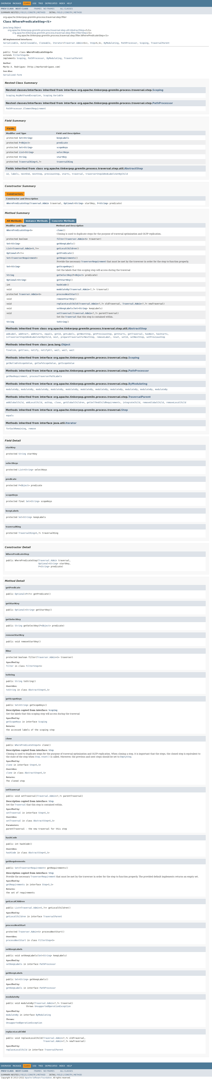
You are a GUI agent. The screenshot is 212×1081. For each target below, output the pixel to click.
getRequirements (66, 258)
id (7, 174)
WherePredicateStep (18, 203)
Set (21, 138)
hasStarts (161, 334)
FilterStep (19, 55)
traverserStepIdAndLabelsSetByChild (107, 174)
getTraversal (135, 334)
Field (23, 12)
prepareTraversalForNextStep (77, 337)
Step (92, 43)
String (27, 138)
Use (34, 3)
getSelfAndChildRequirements (103, 402)
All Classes (66, 9)
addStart (23, 334)
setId (125, 337)
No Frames (48, 9)
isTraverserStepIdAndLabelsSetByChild (28, 337)
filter (60, 239)
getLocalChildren (67, 248)
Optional (69, 203)
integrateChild (131, 402)
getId (57, 334)
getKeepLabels (65, 243)
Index (62, 3)
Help (69, 3)
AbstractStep (133, 168)
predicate (62, 143)
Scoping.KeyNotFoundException (23, 95)
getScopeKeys (64, 266)
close (57, 402)
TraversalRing (27, 161)
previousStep (52, 174)
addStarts (36, 334)
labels (14, 174)
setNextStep (137, 337)
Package (17, 3)
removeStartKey (65, 299)
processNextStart (67, 294)
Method (41, 12)
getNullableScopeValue (19, 363)
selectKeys (63, 152)
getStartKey (63, 280)
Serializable (10, 43)
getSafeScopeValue (45, 363)
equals (48, 334)
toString (62, 322)
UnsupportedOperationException (53, 1006)
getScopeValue (66, 363)
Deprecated (51, 3)
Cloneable (44, 43)
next (55, 337)
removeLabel (103, 337)
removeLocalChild (176, 402)
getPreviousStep (102, 334)
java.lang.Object (12, 27)
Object (25, 143)
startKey (62, 157)
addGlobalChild (14, 402)
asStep (48, 402)
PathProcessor (129, 43)
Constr (31, 12)
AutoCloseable (28, 43)
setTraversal (64, 313)
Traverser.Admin (73, 43)
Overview (6, 3)
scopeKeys (62, 147)
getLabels (68, 334)
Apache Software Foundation (38, 1078)
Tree (40, 3)
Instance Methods (37, 221)
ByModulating (111, 43)
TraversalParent (160, 43)
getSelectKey (64, 275)
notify (34, 350)
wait (56, 350)
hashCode (62, 284)
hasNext (149, 334)
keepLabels (63, 138)
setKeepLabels (65, 308)
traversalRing (65, 161)
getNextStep (83, 334)
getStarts (119, 334)
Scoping (144, 43)
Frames (38, 9)
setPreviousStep (155, 337)
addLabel (11, 334)
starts (65, 174)
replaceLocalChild (67, 303)
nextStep (37, 174)
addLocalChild (34, 402)
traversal (77, 174)
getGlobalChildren (73, 402)
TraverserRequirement (23, 258)
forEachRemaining (16, 428)
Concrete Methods (63, 221)
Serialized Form (12, 75)
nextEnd (25, 174)
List (21, 152)
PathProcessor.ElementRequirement (26, 108)
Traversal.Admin (39, 203)
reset (116, 337)
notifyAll (46, 350)
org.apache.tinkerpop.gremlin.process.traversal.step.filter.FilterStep (49, 33)
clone (60, 230)
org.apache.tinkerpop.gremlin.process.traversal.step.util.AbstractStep (46, 30)
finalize (11, 350)
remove (32, 428)
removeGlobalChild (153, 402)
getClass (23, 350)
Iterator (58, 43)
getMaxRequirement (16, 376)
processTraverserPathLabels (46, 376)
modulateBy (63, 289)
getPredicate (64, 253)
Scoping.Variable (53, 95)
